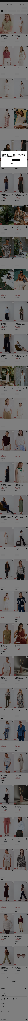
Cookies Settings (13, 163)
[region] (14, 159)
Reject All (6, 159)
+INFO (14, 156)
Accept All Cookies (16, 159)
